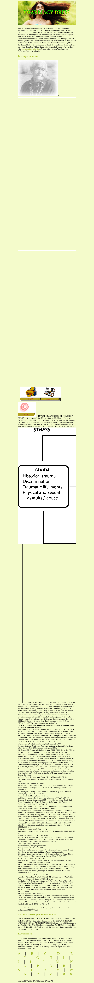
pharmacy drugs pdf (54, 9)
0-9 (68, 974)
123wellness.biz (25, 934)
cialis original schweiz (30, 49)
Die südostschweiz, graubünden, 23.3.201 (37, 914)
